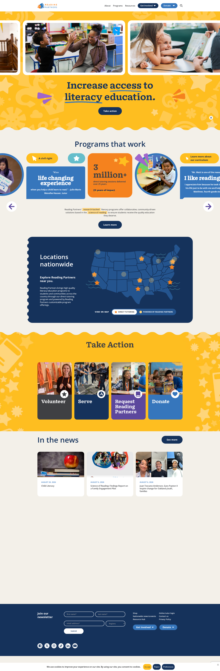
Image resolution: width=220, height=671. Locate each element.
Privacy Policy (165, 619)
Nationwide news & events (144, 616)
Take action (110, 110)
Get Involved (146, 5)
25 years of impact (104, 190)
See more (172, 439)
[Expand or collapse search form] (181, 6)
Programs (118, 5)
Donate (167, 5)
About (108, 5)
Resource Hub (139, 619)
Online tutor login (167, 613)
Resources (130, 5)
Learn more (110, 224)
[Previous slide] (11, 206)
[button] (124, 312)
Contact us (163, 616)
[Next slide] (208, 206)
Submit (74, 631)
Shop (135, 613)
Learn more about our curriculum (200, 158)
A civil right (45, 158)
